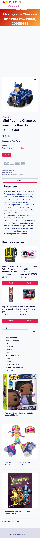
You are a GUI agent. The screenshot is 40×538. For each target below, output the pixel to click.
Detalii (6, 155)
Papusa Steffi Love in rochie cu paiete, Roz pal (10, 309)
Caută (4, 328)
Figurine (10, 174)
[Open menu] (36, 4)
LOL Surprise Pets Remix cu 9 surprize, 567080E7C (28, 309)
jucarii (14, 174)
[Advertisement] (20, 54)
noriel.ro (20, 148)
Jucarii (6, 117)
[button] (35, 79)
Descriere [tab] (20, 180)
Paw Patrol (20, 174)
